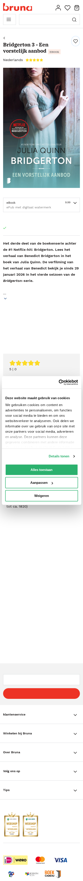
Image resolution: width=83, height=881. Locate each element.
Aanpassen (39, 482)
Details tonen (59, 456)
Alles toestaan (41, 470)
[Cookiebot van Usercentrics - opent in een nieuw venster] (59, 382)
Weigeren (41, 496)
